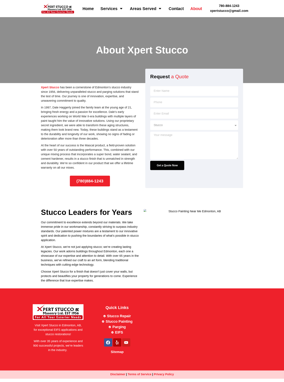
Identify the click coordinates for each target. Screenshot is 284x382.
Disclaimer (117, 374)
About (196, 8)
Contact (176, 8)
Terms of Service (139, 374)
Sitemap (117, 352)
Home (88, 8)
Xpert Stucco (50, 87)
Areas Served (143, 8)
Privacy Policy (164, 374)
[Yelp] (117, 342)
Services (109, 8)
